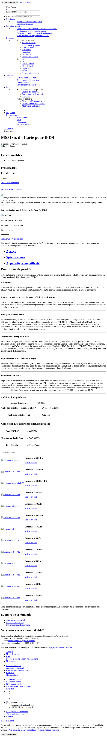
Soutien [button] (9, 87)
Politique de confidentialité (17, 712)
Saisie (24, 71)
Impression (26, 68)
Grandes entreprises (25, 24)
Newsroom (10, 661)
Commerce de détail (30, 57)
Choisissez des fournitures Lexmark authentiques (37, 28)
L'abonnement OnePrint (26, 78)
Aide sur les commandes (16, 620)
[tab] (56, 251)
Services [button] (9, 75)
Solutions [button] (10, 38)
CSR (8, 656)
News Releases (12, 654)
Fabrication (26, 54)
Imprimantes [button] (11, 19)
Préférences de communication (18, 686)
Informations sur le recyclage (18, 625)
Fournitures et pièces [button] (14, 26)
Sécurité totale (28, 66)
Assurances (26, 50)
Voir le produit (31, 462)
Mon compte (22, 117)
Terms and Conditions (15, 714)
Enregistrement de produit (32, 94)
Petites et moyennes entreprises (29, 21)
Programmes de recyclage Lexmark (31, 31)
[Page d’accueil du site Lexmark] (23, 2)
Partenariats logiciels (30, 73)
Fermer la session (24, 124)
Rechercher (11, 12)
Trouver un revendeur (15, 679)
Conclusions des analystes (17, 670)
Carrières (10, 673)
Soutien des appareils (30, 92)
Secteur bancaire (28, 43)
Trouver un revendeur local (12, 239)
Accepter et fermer (9, 735)
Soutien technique (13, 665)
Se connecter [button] (11, 115)
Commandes (22, 122)
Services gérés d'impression (28, 80)
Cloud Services (28, 64)
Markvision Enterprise (31, 106)
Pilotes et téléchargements (32, 101)
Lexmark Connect (13, 682)
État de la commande (14, 622)
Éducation (26, 52)
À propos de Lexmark (15, 668)
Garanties (26, 96)
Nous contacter (12, 675)
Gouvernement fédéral (31, 45)
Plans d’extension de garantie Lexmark (33, 35)
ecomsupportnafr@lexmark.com (21, 641)
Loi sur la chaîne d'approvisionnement (22, 659)
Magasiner (10, 113)
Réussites (10, 689)
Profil (19, 120)
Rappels (9, 716)
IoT (23, 61)
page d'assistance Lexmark (61, 647)
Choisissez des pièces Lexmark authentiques (35, 33)
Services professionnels (26, 85)
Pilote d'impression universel (33, 103)
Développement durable (16, 684)
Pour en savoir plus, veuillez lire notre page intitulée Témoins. (33, 730)
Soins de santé (28, 47)
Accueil (9, 129)
